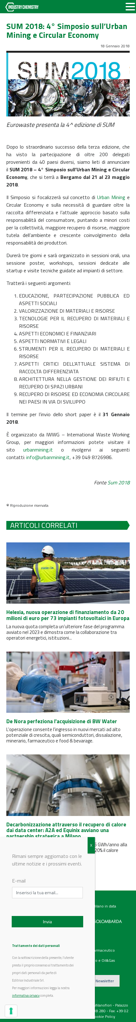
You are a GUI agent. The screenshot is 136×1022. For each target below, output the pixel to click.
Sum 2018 (119, 482)
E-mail (19, 880)
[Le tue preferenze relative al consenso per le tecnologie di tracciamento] (11, 1011)
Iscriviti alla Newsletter (95, 981)
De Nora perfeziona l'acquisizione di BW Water (61, 721)
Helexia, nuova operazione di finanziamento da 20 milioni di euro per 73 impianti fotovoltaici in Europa (67, 615)
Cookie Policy (103, 1016)
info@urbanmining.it (48, 457)
